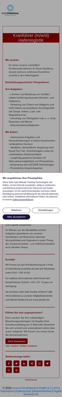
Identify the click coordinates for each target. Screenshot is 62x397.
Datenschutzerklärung (23, 199)
